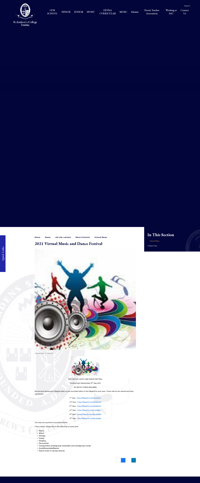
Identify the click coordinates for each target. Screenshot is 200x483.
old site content (63, 237)
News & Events (83, 237)
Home (37, 237)
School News (101, 237)
